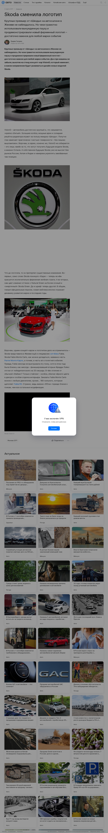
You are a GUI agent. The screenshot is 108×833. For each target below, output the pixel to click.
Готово (54, 428)
